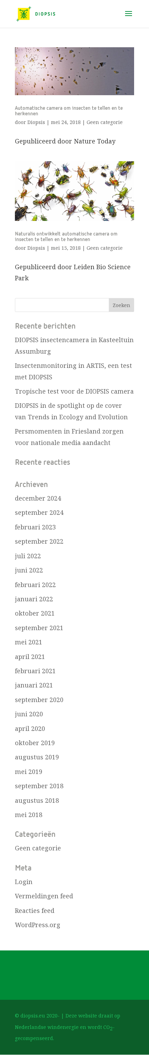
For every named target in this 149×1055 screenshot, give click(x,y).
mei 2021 (28, 642)
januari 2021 (34, 685)
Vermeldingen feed (44, 896)
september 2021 (39, 628)
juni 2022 (29, 570)
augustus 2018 (37, 800)
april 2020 (30, 728)
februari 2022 (35, 584)
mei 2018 (28, 814)
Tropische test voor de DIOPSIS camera (74, 391)
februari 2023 (35, 527)
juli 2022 (28, 556)
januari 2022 (34, 599)
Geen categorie (105, 122)
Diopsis (36, 122)
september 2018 (39, 786)
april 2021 (30, 656)
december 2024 (38, 498)
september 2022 (39, 541)
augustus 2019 (37, 757)
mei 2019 (28, 771)
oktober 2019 (35, 743)
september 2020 (39, 699)
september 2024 (39, 512)
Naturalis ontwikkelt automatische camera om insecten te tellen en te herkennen (66, 236)
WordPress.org (37, 925)
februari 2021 (35, 671)
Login (24, 881)
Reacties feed (34, 910)
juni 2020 (29, 714)
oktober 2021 (35, 613)
